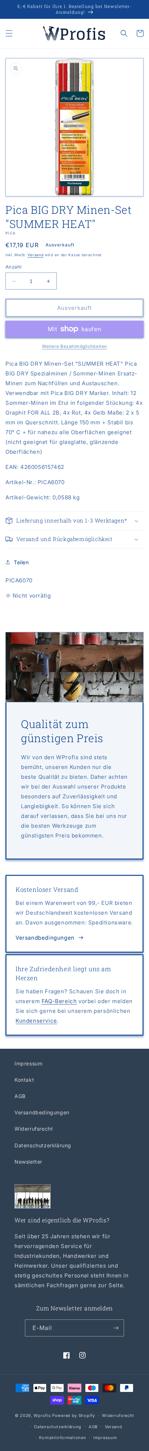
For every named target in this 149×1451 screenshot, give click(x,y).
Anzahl (13, 267)
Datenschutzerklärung (42, 1145)
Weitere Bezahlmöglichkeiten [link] (74, 346)
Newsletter (28, 1162)
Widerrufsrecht (33, 1129)
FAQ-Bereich (59, 1001)
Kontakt (24, 1080)
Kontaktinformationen (62, 1437)
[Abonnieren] (116, 1327)
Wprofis (42, 1415)
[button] (9, 33)
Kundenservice (36, 1020)
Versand (35, 255)
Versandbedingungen (45, 937)
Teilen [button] (21, 562)
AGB (20, 1096)
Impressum (28, 1063)
